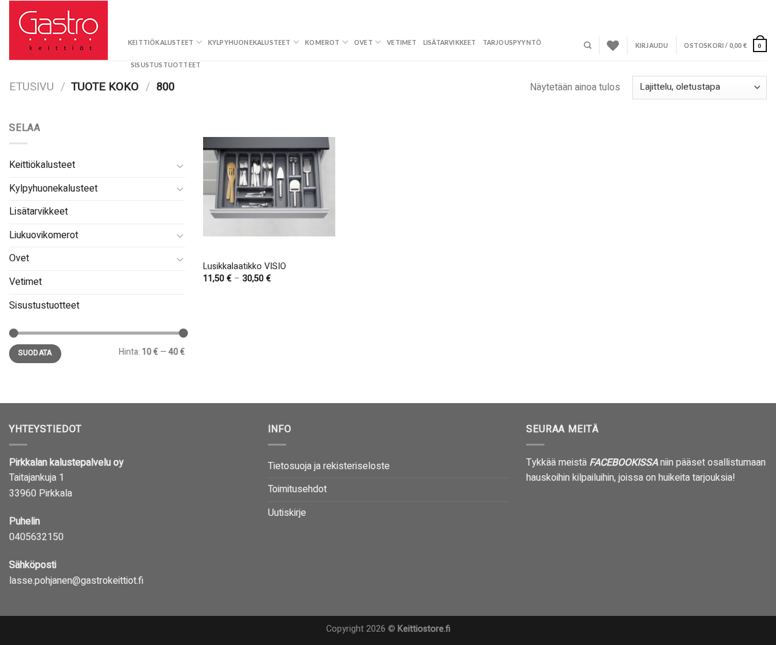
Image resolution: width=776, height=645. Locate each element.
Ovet (363, 42)
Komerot (322, 42)
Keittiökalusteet (160, 42)
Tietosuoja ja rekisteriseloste (329, 466)
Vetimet (401, 42)
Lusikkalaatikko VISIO (244, 267)
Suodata (35, 353)
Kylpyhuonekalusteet (249, 42)
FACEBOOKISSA (623, 462)
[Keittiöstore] (59, 30)
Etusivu (31, 87)
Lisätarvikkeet (450, 42)
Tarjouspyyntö (512, 42)
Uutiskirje (287, 513)
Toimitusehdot (297, 489)
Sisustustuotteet (166, 65)
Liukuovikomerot (43, 235)
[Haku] (587, 45)
